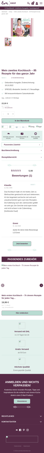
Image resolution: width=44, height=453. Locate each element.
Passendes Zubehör (12, 145)
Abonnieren (22, 401)
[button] (41, 285)
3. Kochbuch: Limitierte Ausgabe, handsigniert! (22, 8)
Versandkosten (8, 107)
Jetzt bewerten (22, 244)
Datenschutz (17, 446)
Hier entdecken (22, 313)
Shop (10, 12)
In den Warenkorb (22, 121)
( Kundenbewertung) (17, 78)
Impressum (26, 446)
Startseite (4, 12)
